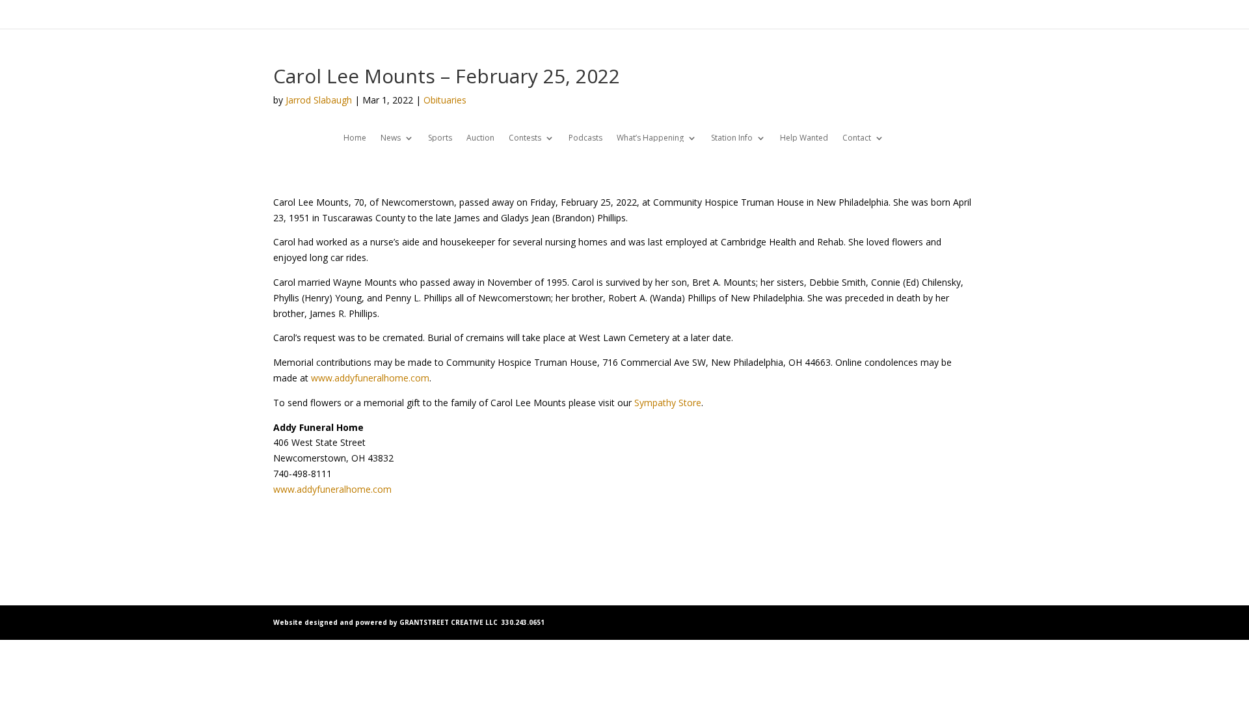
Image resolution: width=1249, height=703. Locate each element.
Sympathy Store (667, 402)
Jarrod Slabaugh (319, 100)
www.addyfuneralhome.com (370, 378)
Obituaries (444, 100)
